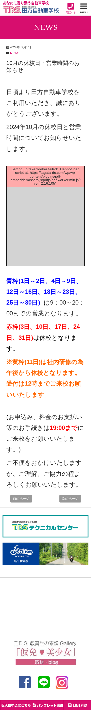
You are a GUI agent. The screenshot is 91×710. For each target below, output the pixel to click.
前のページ (21, 498)
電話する (71, 12)
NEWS (14, 53)
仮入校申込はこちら (16, 705)
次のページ (70, 498)
